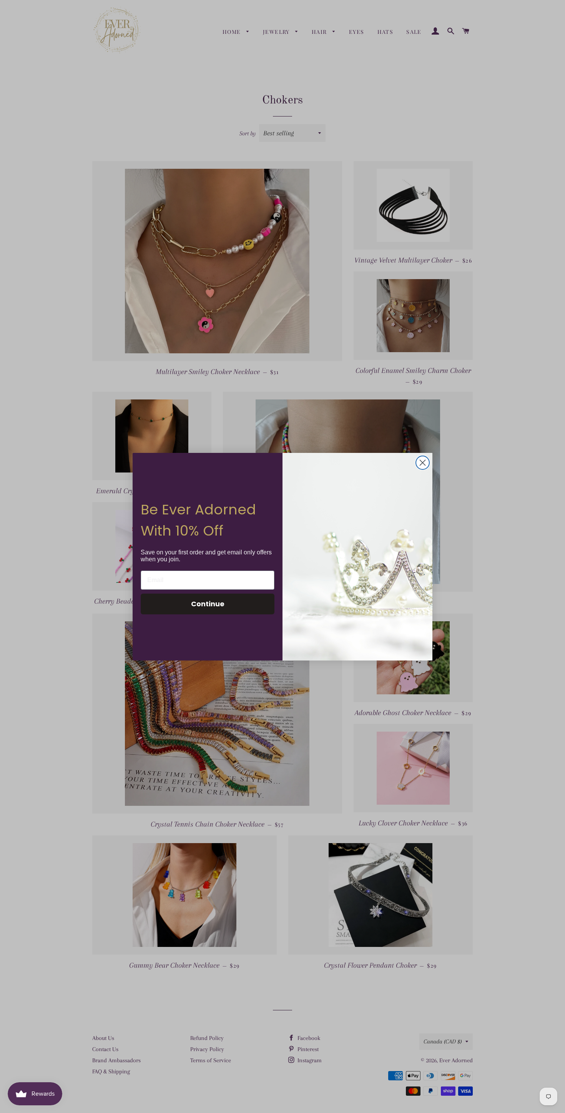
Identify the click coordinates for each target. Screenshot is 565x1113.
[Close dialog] (422, 462)
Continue (207, 604)
